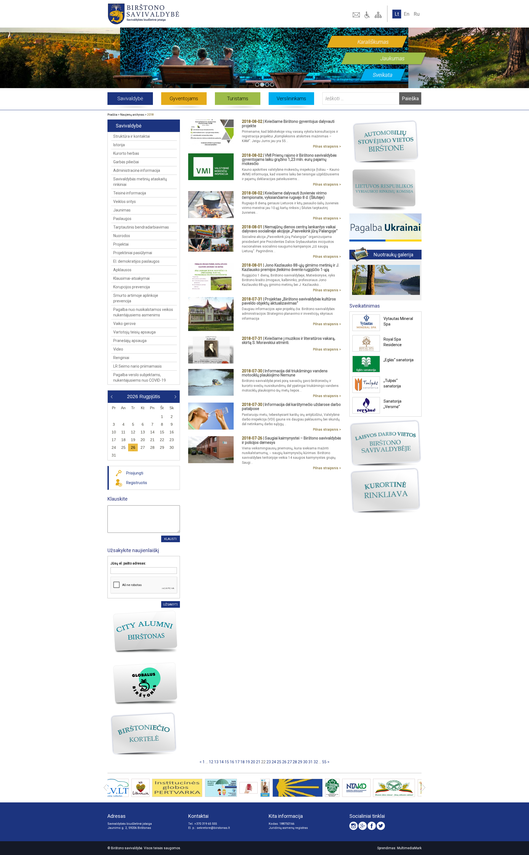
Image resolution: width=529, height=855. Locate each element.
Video (118, 349)
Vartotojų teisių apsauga (134, 332)
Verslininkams (291, 98)
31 (310, 762)
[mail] (357, 15)
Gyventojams (184, 98)
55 (324, 762)
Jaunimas (122, 210)
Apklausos (122, 270)
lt (397, 14)
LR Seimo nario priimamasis (137, 366)
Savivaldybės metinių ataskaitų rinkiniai (140, 182)
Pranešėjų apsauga (130, 340)
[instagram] (353, 826)
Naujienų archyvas (132, 114)
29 (300, 762)
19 (247, 762)
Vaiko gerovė (124, 323)
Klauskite (117, 499)
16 (232, 762)
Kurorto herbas (126, 153)
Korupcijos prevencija (131, 287)
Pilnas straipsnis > (327, 146)
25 (279, 762)
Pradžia (112, 114)
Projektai (121, 244)
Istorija (119, 145)
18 (242, 762)
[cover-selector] (257, 85)
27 (289, 762)
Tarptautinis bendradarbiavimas (141, 227)
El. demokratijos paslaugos (136, 261)
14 (221, 762)
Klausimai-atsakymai (131, 278)
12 (211, 762)
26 (284, 762)
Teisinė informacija (129, 193)
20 (253, 762)
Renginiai (121, 357)
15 (227, 762)
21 (258, 762)
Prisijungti (134, 473)
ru (417, 14)
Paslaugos (122, 218)
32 (316, 762)
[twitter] (381, 826)
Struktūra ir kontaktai (131, 136)
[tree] (379, 15)
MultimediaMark (409, 848)
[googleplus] (362, 826)
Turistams (237, 98)
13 (216, 762)
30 (305, 762)
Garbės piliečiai (126, 162)
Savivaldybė (130, 98)
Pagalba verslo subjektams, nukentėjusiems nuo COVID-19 (139, 377)
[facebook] (372, 826)
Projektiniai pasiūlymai (132, 253)
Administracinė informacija (136, 170)
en (406, 14)
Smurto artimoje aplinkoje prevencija (135, 298)
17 (237, 762)
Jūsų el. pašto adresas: (128, 563)
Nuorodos (121, 236)
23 (268, 762)
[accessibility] (368, 15)
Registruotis (136, 483)
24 (274, 762)
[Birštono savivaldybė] (170, 14)
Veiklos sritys (124, 201)
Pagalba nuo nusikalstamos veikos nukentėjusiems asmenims (143, 312)
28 (295, 762)
